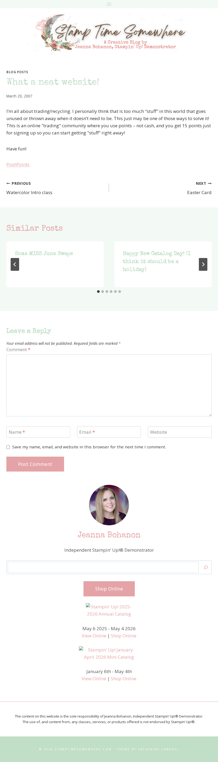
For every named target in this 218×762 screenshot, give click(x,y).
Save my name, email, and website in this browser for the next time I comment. (89, 446)
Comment (18, 350)
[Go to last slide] (15, 264)
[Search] (205, 567)
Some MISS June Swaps (44, 254)
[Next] (203, 264)
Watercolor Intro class (29, 188)
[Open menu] (109, 4)
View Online (94, 636)
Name (17, 432)
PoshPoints (18, 164)
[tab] (98, 291)
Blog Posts (17, 72)
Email (87, 432)
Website (158, 432)
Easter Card (199, 188)
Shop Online (123, 636)
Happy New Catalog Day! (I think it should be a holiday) (156, 262)
